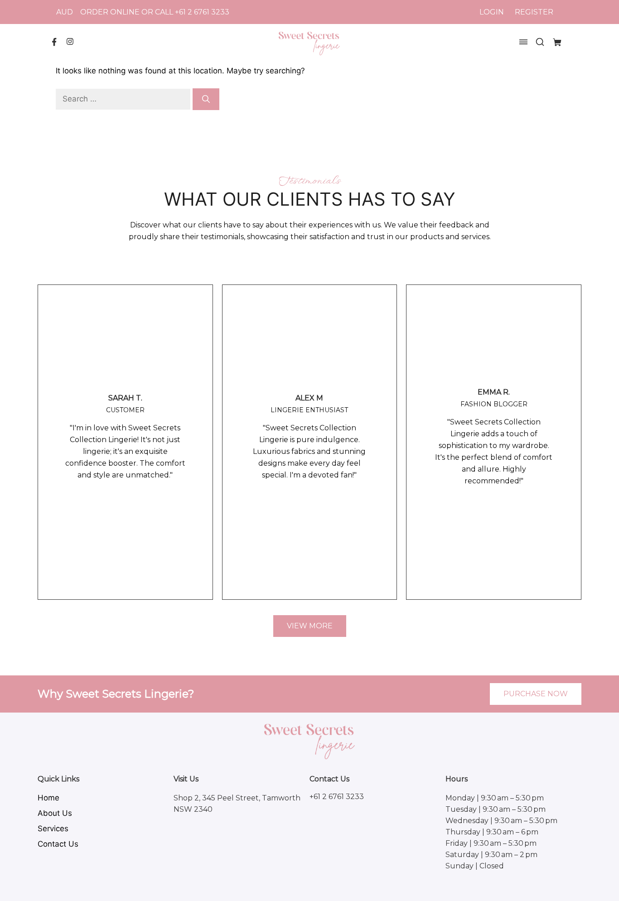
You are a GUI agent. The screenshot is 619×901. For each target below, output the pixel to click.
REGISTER (534, 12)
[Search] (206, 99)
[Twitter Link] (70, 42)
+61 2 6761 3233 (202, 12)
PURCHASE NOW (535, 693)
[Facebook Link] (54, 43)
